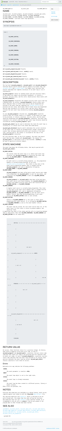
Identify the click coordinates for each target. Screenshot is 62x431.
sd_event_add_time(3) (39, 409)
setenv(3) (23, 399)
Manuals (4, 4)
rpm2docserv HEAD (50, 428)
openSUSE (11, 1)
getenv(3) (23, 396)
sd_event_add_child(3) (23, 410)
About (16, 1)
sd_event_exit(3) (34, 105)
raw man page (54, 16)
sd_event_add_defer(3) (9, 412)
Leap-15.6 (9, 4)
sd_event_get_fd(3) (32, 412)
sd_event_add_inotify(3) (38, 410)
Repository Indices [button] (23, 1)
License (57, 428)
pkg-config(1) (38, 394)
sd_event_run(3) (7, 88)
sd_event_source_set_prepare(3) (16, 164)
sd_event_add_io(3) (25, 409)
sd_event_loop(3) (20, 88)
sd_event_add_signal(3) (9, 410)
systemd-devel (16, 4)
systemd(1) (6, 409)
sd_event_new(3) (14, 409)
